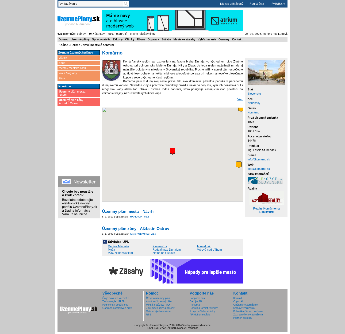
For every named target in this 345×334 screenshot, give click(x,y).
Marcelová (204, 246)
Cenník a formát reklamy (204, 308)
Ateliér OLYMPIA (139, 234)
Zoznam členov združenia (248, 314)
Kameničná (160, 246)
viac (146, 216)
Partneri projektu (242, 317)
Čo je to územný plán (158, 298)
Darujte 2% (196, 301)
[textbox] (91, 4)
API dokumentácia (200, 314)
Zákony (118, 39)
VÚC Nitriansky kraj (120, 253)
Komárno (253, 112)
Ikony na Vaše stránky (202, 311)
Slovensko (254, 93)
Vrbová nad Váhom (209, 249)
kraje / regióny (68, 73)
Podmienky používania (115, 304)
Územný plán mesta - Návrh (127, 211)
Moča (111, 249)
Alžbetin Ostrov (71, 101)
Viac (240, 99)
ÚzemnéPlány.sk (69, 11)
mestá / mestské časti (72, 68)
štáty (62, 78)
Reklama (195, 304)
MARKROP (136, 216)
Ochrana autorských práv (117, 308)
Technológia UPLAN (113, 301)
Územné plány (80, 39)
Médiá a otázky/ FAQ (158, 304)
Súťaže (166, 39)
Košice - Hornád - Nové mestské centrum (86, 45)
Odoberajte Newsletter (159, 311)
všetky (63, 57)
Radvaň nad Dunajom (167, 249)
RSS (148, 314)
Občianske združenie (245, 304)
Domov (63, 39)
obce (62, 63)
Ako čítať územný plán (159, 301)
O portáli (238, 301)
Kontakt (237, 39)
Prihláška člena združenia (248, 311)
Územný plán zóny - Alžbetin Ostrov (135, 228)
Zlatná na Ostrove (164, 253)
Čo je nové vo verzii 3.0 (115, 298)
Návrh (72, 93)
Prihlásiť (278, 4)
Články (129, 39)
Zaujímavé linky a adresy (160, 308)
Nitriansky (254, 103)
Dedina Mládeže (118, 246)
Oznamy (224, 39)
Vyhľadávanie (207, 39)
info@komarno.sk (259, 159)
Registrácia (256, 3)
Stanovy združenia (244, 308)
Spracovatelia (101, 39)
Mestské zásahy (184, 39)
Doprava (153, 39)
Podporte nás (197, 298)
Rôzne (141, 39)
